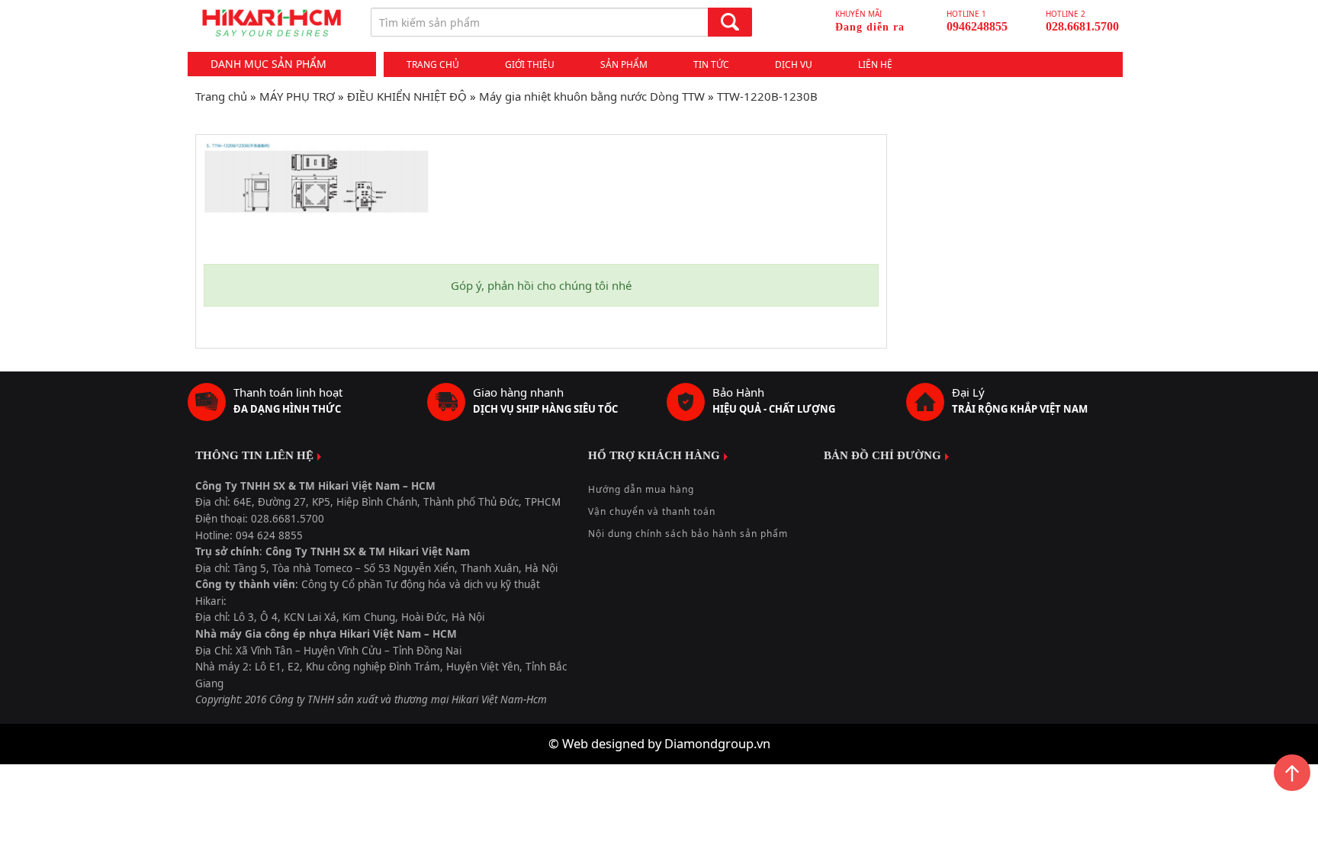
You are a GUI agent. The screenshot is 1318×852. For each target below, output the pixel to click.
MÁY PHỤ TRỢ (297, 96)
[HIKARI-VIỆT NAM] (271, 23)
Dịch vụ (793, 64)
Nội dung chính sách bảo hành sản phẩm (688, 533)
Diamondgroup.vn (717, 743)
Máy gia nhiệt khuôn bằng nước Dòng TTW (592, 96)
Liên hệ (875, 64)
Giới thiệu (530, 64)
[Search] (730, 22)
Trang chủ (433, 64)
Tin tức (711, 64)
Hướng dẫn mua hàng (641, 489)
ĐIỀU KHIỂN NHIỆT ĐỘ (407, 96)
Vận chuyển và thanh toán (651, 511)
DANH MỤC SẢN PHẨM (268, 63)
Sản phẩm (624, 64)
